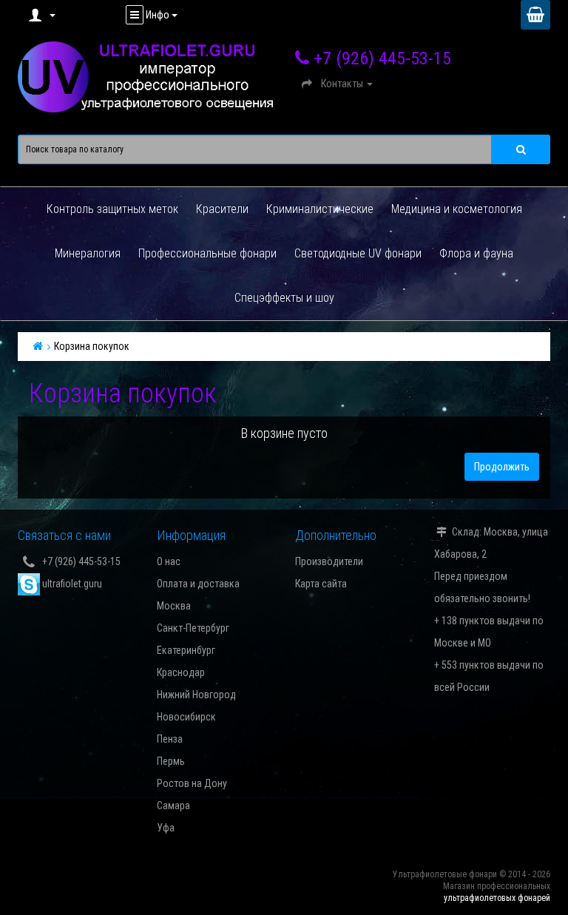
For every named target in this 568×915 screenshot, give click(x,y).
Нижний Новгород (196, 694)
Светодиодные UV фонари (358, 253)
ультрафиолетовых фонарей (497, 898)
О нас (168, 561)
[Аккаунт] (40, 15)
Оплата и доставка (198, 584)
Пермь (171, 761)
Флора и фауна (476, 253)
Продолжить (502, 467)
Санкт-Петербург (193, 628)
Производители (329, 561)
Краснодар (181, 672)
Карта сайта (321, 584)
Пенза (170, 739)
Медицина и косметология (456, 209)
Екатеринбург (186, 650)
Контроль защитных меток (112, 209)
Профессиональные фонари (207, 253)
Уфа (166, 828)
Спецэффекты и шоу (284, 298)
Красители (222, 209)
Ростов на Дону (192, 783)
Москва (174, 606)
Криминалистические (319, 209)
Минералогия (88, 253)
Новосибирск (186, 717)
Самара (173, 805)
